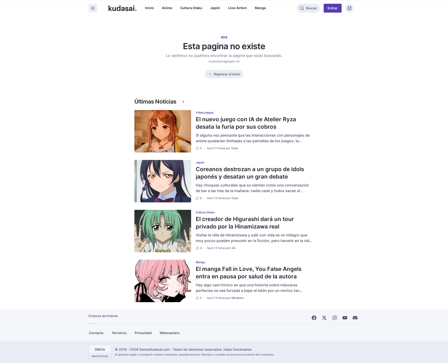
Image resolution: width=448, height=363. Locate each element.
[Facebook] (314, 318)
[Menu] (93, 8)
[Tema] (349, 8)
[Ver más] (183, 101)
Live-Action (237, 8)
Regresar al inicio (227, 74)
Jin (233, 248)
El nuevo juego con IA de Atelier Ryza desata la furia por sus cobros (246, 123)
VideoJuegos (205, 112)
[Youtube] (345, 318)
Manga (260, 8)
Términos (119, 333)
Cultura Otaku (191, 8)
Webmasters (170, 333)
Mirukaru (237, 298)
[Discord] (355, 318)
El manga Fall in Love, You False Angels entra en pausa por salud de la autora (248, 273)
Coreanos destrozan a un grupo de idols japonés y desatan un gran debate (250, 173)
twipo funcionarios (238, 349)
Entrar (333, 8)
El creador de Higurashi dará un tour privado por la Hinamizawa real (245, 223)
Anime (167, 8)
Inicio (149, 8)
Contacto (96, 333)
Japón (215, 8)
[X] (324, 318)
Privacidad (143, 333)
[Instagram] (334, 318)
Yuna (234, 148)
